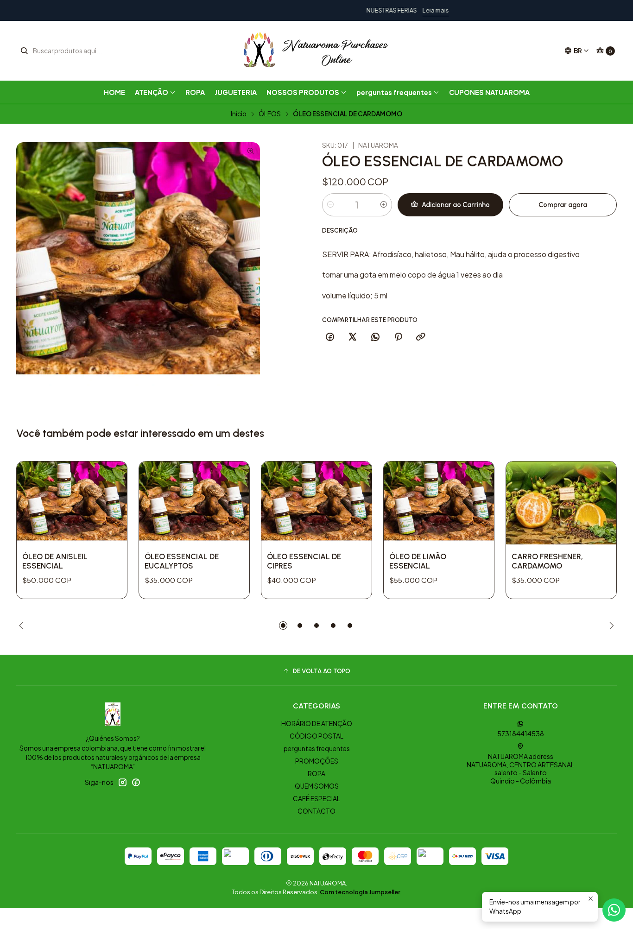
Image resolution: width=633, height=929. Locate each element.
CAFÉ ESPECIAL (316, 798)
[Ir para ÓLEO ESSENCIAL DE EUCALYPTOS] (194, 502)
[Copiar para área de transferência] (421, 337)
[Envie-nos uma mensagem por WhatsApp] (614, 910)
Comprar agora (562, 205)
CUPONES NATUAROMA (489, 92)
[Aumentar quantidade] (384, 205)
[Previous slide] (23, 625)
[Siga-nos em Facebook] (135, 782)
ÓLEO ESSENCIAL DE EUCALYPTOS (182, 561)
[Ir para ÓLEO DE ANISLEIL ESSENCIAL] (72, 502)
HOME (114, 92)
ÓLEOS (270, 114)
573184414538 (520, 733)
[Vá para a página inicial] (316, 51)
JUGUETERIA (236, 92)
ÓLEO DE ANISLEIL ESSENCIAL (55, 561)
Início (239, 114)
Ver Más (357, 10)
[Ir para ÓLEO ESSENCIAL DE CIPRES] (316, 502)
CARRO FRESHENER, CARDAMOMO (547, 561)
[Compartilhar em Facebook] (330, 337)
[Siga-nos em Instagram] (122, 782)
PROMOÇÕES (316, 761)
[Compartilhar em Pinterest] (398, 337)
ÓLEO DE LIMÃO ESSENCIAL (417, 561)
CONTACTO (316, 811)
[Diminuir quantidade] (330, 205)
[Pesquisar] (24, 51)
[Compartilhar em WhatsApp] (375, 337)
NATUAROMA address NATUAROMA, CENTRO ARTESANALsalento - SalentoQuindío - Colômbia (520, 768)
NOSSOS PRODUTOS (302, 92)
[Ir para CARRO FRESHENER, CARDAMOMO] (561, 502)
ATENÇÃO (151, 92)
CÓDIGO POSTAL (316, 736)
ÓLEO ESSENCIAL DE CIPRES (304, 561)
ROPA (195, 92)
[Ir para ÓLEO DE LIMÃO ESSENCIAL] (439, 502)
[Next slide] (610, 625)
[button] (283, 625)
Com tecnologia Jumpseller (360, 892)
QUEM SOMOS (317, 786)
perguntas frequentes (394, 92)
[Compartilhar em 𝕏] (353, 337)
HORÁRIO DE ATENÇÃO (316, 723)
